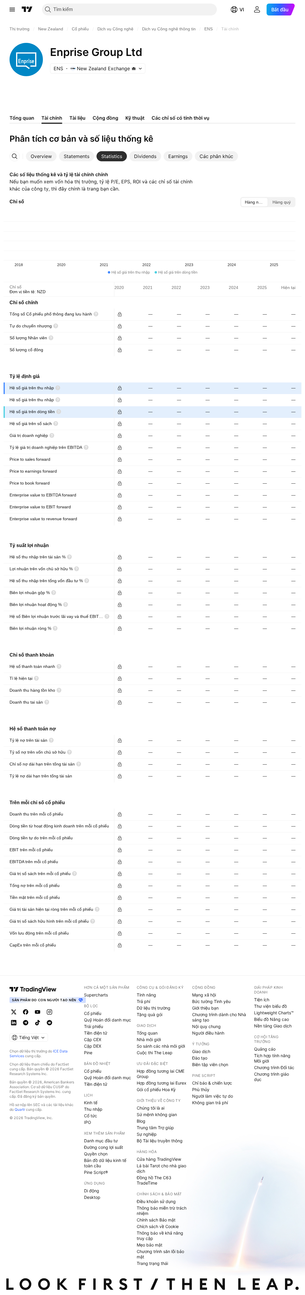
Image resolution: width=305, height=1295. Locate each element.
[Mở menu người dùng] (257, 9)
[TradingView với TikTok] (37, 1022)
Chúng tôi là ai (150, 1107)
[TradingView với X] (14, 1012)
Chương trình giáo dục (271, 1076)
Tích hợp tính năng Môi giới (272, 1058)
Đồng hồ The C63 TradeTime (154, 1180)
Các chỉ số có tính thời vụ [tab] (180, 118)
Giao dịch (201, 1051)
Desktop (92, 1197)
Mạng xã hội (204, 994)
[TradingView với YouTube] (37, 1012)
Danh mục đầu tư (101, 1140)
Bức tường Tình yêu (211, 1001)
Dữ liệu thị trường (153, 1007)
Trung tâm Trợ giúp (155, 1127)
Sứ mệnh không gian (157, 1114)
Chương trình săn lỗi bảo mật (160, 1254)
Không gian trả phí (210, 1102)
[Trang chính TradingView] (27, 9)
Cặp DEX (92, 1046)
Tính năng (146, 994)
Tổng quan (147, 1032)
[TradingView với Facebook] (25, 1012)
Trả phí (143, 1001)
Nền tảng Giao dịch (273, 1025)
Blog (141, 1121)
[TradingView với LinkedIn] (14, 1022)
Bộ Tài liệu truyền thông (160, 1140)
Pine (88, 1052)
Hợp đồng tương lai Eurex (161, 1082)
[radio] (254, 202)
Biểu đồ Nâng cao (271, 1019)
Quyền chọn (96, 1153)
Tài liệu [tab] (77, 118)
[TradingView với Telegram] (25, 1022)
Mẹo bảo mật (149, 1244)
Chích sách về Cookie (158, 1226)
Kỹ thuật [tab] (134, 118)
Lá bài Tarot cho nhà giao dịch (161, 1168)
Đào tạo (199, 1057)
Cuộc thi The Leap (154, 1052)
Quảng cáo (265, 1049)
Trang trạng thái (152, 1263)
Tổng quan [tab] (22, 118)
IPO (87, 1122)
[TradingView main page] (33, 989)
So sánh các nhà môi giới (161, 1046)
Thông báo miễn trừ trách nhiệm (161, 1210)
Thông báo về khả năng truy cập (160, 1235)
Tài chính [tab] (51, 118)
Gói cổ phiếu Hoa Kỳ (156, 1089)
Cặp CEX (92, 1039)
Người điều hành (208, 1032)
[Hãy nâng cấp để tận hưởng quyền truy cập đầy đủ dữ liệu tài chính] (120, 314)
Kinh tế (90, 1102)
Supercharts (96, 994)
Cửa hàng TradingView (159, 1159)
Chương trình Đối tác (274, 1067)
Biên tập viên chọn (210, 1064)
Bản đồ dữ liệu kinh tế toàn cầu (105, 1163)
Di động (91, 1190)
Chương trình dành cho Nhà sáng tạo (219, 1017)
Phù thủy (200, 1089)
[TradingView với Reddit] (49, 1022)
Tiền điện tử (95, 1032)
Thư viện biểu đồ (270, 1006)
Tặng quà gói (149, 1014)
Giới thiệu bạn (205, 1007)
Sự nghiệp (147, 1134)
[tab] (41, 156)
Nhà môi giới (149, 1039)
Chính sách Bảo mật (156, 1219)
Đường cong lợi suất (103, 1147)
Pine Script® (96, 1172)
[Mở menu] (12, 9)
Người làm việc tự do (212, 1096)
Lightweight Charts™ (274, 1012)
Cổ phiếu (92, 1013)
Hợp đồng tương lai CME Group (160, 1074)
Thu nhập (93, 1109)
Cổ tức (90, 1115)
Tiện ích (261, 999)
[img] (133, 68)
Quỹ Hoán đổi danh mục (107, 1019)
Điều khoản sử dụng (156, 1201)
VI (241, 10)
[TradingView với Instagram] (49, 1012)
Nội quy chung (206, 1026)
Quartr (20, 1109)
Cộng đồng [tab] (105, 118)
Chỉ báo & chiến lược (212, 1082)
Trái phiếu (93, 1026)
